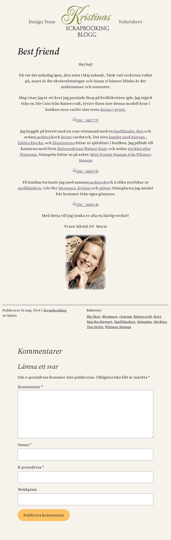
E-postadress (31, 467)
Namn (24, 444)
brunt (67, 137)
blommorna (64, 142)
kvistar (84, 188)
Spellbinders (124, 321)
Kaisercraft (143, 316)
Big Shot (93, 316)
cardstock (44, 137)
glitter (104, 188)
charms (125, 316)
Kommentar (30, 386)
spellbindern (29, 188)
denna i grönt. (113, 109)
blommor (67, 188)
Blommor (109, 316)
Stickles (160, 321)
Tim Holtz (95, 327)
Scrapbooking (55, 310)
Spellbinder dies (128, 131)
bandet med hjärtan (127, 137)
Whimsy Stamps (118, 327)
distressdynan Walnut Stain (82, 148)
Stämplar (144, 321)
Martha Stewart (99, 321)
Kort (157, 316)
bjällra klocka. (31, 142)
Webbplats (27, 489)
